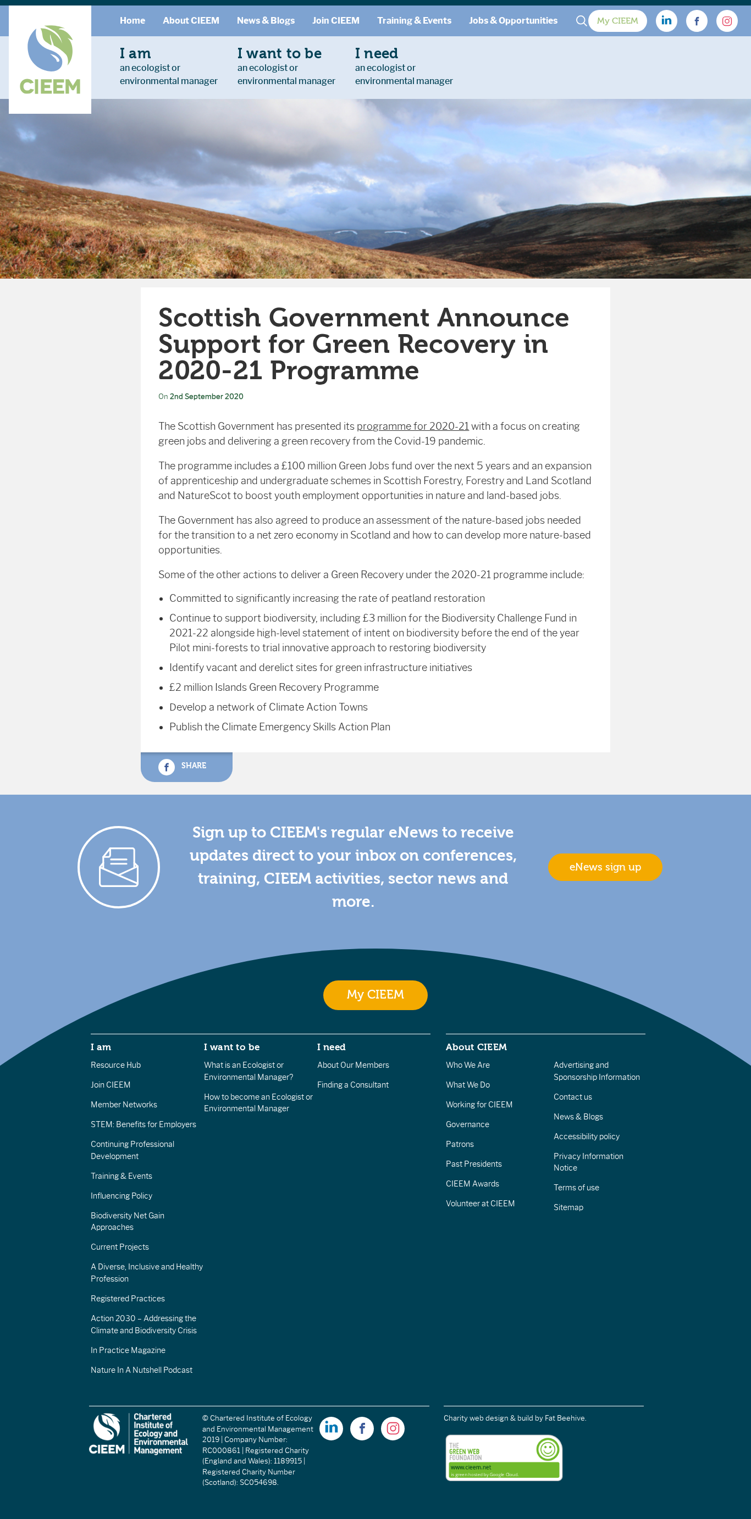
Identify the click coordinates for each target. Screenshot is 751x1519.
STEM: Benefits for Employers (143, 1124)
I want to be (232, 1046)
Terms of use (576, 1188)
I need (331, 1046)
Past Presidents (474, 1164)
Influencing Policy (121, 1196)
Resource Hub (116, 1065)
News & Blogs (266, 20)
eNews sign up (605, 867)
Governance (467, 1124)
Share (192, 765)
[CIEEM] (50, 59)
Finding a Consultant (353, 1085)
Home (132, 20)
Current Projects (120, 1247)
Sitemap (568, 1207)
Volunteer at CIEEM (480, 1203)
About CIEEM (191, 20)
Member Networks (124, 1105)
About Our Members (353, 1065)
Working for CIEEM (479, 1105)
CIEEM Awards (472, 1184)
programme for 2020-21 (413, 426)
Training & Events (414, 20)
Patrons (460, 1144)
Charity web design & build (488, 1418)
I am (101, 1046)
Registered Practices (128, 1299)
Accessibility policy (587, 1136)
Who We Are (468, 1065)
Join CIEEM (336, 20)
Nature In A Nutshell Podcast (141, 1370)
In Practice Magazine (128, 1350)
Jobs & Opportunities (513, 20)
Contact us (573, 1097)
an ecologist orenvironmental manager (169, 66)
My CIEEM (617, 21)
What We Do (468, 1085)
